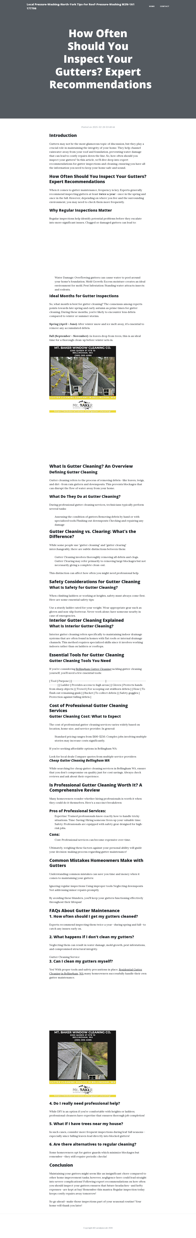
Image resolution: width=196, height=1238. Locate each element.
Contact (164, 6)
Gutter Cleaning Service (64, 957)
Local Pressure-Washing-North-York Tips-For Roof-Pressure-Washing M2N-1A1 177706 (81, 6)
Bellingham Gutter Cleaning (94, 669)
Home (152, 6)
